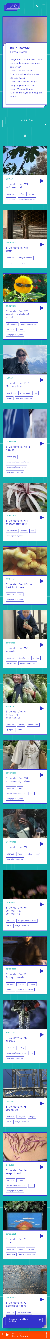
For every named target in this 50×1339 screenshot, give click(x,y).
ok (40, 1320)
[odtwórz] (41, 181)
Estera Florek (18, 52)
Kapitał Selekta (20, 1336)
